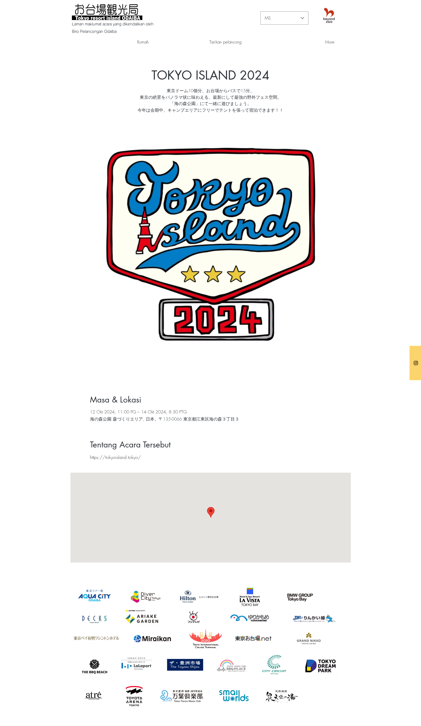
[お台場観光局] (416, 363)
